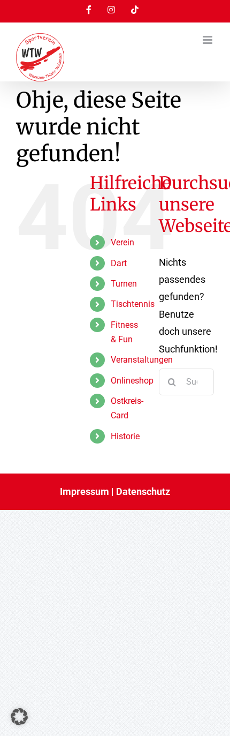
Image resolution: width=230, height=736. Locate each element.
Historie (125, 436)
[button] (19, 716)
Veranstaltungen (142, 360)
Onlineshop (132, 380)
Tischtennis (133, 304)
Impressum (84, 491)
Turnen (124, 284)
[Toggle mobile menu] (208, 40)
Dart (119, 263)
